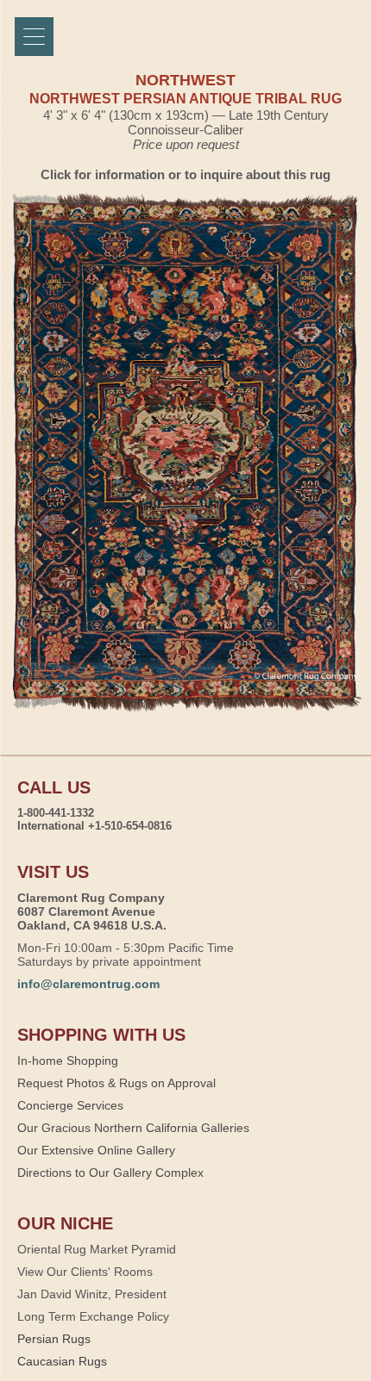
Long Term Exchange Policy (93, 1316)
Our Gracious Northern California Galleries (133, 1128)
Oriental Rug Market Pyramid (96, 1249)
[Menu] (34, 36)
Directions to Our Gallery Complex (110, 1172)
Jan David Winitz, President (92, 1294)
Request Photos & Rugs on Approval (116, 1083)
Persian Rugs (54, 1339)
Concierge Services (70, 1105)
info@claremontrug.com (88, 984)
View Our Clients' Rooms (85, 1271)
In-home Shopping (67, 1060)
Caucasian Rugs (62, 1361)
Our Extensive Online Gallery (96, 1150)
